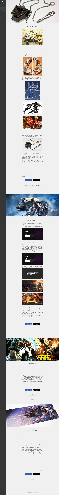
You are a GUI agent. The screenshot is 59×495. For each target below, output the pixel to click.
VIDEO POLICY (35, 492)
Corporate (32, 479)
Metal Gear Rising (33, 185)
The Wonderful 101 (38, 185)
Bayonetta (26, 185)
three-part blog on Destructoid (27, 156)
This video (37, 153)
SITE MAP (38, 492)
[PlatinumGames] (3, 1)
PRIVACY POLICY (31, 492)
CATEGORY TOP (32, 333)
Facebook (26, 174)
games (29, 185)
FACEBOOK (28, 180)
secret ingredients (35, 161)
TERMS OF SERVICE (28, 492)
